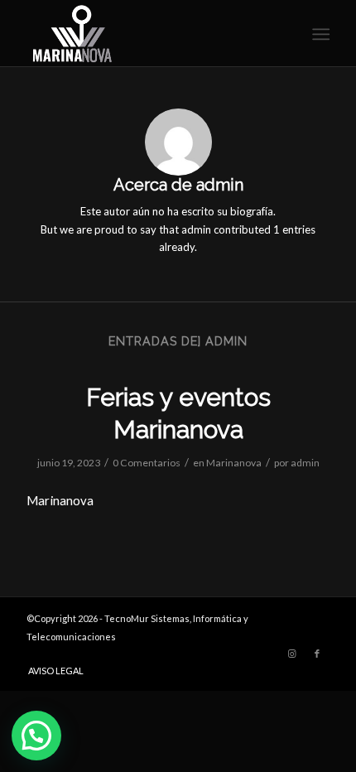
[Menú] (319, 34)
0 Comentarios (146, 462)
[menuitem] (319, 34)
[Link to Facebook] (317, 653)
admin (305, 462)
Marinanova (234, 462)
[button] (36, 735)
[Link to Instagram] (292, 653)
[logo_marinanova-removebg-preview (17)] (147, 33)
